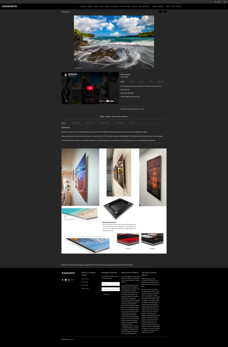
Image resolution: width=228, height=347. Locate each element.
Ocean (102, 6)
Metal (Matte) (90, 123)
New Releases (114, 6)
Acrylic (63, 123)
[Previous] (160, 11)
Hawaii (107, 6)
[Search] (224, 6)
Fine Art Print (119, 123)
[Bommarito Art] (19, 6)
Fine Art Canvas (104, 123)
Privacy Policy (85, 278)
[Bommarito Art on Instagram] (69, 280)
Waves (96, 6)
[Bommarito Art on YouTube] (66, 280)
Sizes (131, 81)
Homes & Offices (158, 6)
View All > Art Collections (140, 6)
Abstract (90, 6)
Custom (131, 123)
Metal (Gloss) (76, 123)
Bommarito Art (69, 339)
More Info (161, 81)
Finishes (141, 81)
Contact (179, 6)
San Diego (83, 6)
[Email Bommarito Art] (72, 280)
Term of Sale (84, 285)
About (168, 6)
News (173, 6)
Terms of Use (84, 282)
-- (164, 6)
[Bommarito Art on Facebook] (62, 280)
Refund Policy (85, 288)
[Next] (165, 11)
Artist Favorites (126, 6)
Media (151, 81)
